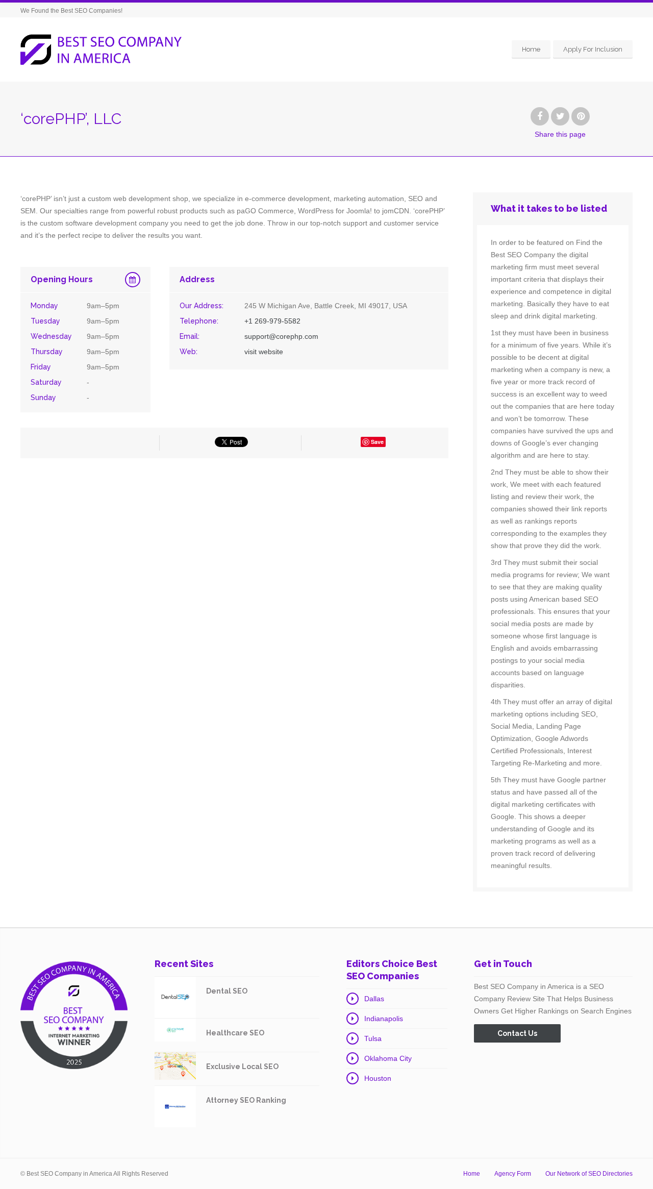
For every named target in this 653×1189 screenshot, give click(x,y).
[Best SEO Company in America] (101, 49)
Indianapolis (383, 1018)
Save (377, 441)
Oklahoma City (388, 1058)
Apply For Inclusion (592, 49)
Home (531, 49)
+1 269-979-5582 (272, 321)
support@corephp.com (281, 336)
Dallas (374, 999)
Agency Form (512, 1173)
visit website (263, 352)
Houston (377, 1078)
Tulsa (373, 1038)
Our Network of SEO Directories (589, 1173)
